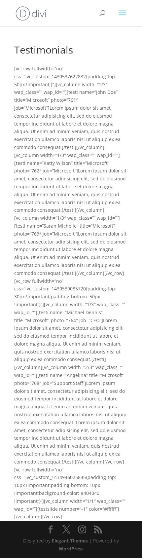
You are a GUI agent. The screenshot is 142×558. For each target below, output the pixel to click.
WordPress (71, 548)
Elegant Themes (70, 541)
